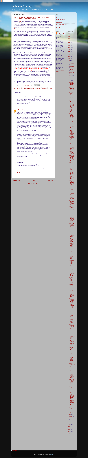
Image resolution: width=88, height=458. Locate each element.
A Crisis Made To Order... (71, 177)
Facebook (58, 17)
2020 (69, 44)
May (70, 80)
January (71, 421)
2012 (69, 58)
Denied (37, 87)
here (20, 21)
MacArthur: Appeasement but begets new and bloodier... (72, 158)
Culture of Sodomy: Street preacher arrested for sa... (71, 389)
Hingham (26, 88)
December (71, 63)
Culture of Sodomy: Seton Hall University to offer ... (71, 410)
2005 (69, 431)
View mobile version (33, 183)
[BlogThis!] (35, 85)
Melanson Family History (61, 24)
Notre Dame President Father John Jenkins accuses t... (71, 358)
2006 (69, 429)
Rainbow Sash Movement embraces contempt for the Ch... (71, 218)
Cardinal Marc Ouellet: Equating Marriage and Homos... (71, 104)
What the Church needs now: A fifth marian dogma (72, 287)
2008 (69, 426)
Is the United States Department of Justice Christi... (71, 226)
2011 (69, 60)
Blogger (51, 454)
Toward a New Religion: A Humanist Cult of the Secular (71, 313)
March (70, 416)
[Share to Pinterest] (39, 85)
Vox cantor (58, 21)
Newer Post (16, 180)
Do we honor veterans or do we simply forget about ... (71, 139)
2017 (69, 49)
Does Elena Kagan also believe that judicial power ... (71, 246)
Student (50, 88)
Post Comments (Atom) (24, 187)
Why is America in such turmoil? (71, 240)
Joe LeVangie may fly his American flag (71, 202)
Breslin (33, 87)
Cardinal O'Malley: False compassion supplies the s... (72, 191)
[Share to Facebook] (38, 85)
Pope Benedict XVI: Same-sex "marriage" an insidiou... (71, 272)
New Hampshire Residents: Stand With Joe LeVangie (71, 210)
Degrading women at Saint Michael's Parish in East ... (71, 343)
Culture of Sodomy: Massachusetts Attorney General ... (71, 350)
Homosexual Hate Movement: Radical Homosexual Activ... (72, 233)
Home (33, 180)
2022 (69, 40)
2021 (69, 42)
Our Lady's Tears (60, 25)
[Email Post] (32, 85)
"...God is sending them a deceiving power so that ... (71, 146)
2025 (69, 35)
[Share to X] (37, 85)
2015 (69, 53)
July (70, 77)
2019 (69, 45)
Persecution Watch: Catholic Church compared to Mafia (71, 132)
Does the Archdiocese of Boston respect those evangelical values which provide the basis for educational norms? (33, 17)
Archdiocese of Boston (27, 87)
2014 (69, 54)
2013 (69, 56)
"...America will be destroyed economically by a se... (71, 403)
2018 (69, 47)
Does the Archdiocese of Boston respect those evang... (71, 255)
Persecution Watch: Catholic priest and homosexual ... (71, 124)
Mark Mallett (59, 22)
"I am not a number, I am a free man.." (71, 173)
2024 (69, 36)
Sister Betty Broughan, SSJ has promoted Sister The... (71, 382)
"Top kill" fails (72, 98)
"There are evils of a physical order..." (71, 84)
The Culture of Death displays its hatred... (71, 95)
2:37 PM (18, 172)
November (71, 66)
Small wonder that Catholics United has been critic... (72, 166)
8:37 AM (18, 105)
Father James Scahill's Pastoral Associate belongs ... (71, 374)
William (15, 90)
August (70, 75)
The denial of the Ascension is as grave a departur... (72, 280)
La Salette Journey (21, 6)
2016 (69, 51)
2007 (69, 428)
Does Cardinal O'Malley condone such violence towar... (71, 184)
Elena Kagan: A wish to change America (71, 320)
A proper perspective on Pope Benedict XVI (71, 307)
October (71, 69)
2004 (69, 433)
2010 (69, 62)
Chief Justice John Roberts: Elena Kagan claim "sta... (71, 263)
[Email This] (34, 85)
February (71, 418)
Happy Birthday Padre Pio (71, 152)
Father (49, 87)
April (70, 414)
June (70, 79)
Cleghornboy (21, 85)
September (71, 72)
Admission (19, 87)
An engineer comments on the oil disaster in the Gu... (71, 396)
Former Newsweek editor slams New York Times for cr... (72, 367)
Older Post (50, 180)
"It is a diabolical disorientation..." (71, 89)
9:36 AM (18, 158)
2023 (69, 38)
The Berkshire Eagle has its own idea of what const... (71, 328)
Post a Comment (18, 174)
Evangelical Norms (43, 87)
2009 (69, 424)
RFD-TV (58, 27)
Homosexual (31, 88)
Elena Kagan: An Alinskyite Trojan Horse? (71, 300)
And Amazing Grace (60, 19)
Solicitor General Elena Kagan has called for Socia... (72, 335)
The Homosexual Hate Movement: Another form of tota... (72, 116)
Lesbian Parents (37, 88)
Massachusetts (45, 88)
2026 (69, 33)
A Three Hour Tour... (71, 110)
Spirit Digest (59, 16)
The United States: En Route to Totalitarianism (71, 294)
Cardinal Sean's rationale (71, 197)
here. (14, 28)
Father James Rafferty (18, 88)
